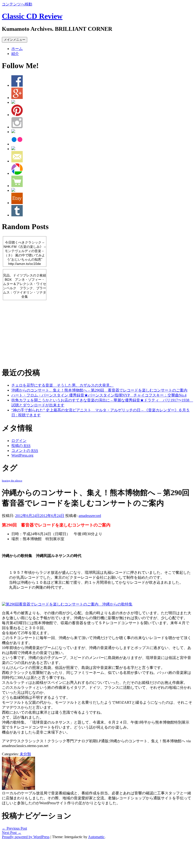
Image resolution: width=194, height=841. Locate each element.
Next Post (11, 833)
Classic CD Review (32, 16)
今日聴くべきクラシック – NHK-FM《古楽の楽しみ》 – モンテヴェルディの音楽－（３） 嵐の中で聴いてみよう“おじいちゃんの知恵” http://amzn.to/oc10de (25, 253)
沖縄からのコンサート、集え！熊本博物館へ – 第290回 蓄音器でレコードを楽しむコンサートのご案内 (99, 390)
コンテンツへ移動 (17, 4)
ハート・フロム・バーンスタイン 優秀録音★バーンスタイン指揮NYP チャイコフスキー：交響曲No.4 (98, 395)
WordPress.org (22, 455)
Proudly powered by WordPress (25, 837)
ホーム (17, 49)
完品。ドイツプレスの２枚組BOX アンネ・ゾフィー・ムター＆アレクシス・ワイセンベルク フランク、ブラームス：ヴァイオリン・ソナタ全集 (24, 285)
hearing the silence (12, 480)
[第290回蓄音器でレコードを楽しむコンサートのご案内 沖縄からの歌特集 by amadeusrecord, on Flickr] (67, 604)
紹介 (15, 54)
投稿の (21, 446)
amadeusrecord (90, 516)
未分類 (25, 754)
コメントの (24, 451)
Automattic (96, 837)
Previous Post (14, 828)
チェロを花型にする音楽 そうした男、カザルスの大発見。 (62, 385)
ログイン (18, 441)
